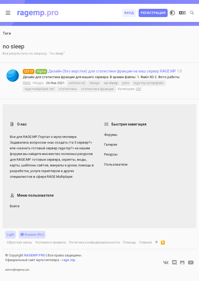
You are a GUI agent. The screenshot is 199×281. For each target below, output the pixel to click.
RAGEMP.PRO (34, 255)
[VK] (166, 262)
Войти (14, 206)
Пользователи (115, 164)
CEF (138, 89)
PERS (27, 83)
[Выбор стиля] (172, 13)
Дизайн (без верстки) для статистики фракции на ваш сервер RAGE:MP (100, 71)
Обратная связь (19, 242)
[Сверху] (156, 242)
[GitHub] (182, 262)
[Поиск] (192, 13)
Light (10, 234)
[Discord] (174, 262)
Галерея (110, 144)
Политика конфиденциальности (94, 242)
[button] (8, 13)
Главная (145, 242)
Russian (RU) (34, 234)
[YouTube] (191, 262)
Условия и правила (50, 242)
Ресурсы (111, 154)
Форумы (110, 135)
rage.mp (68, 260)
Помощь (129, 242)
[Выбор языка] (182, 13)
